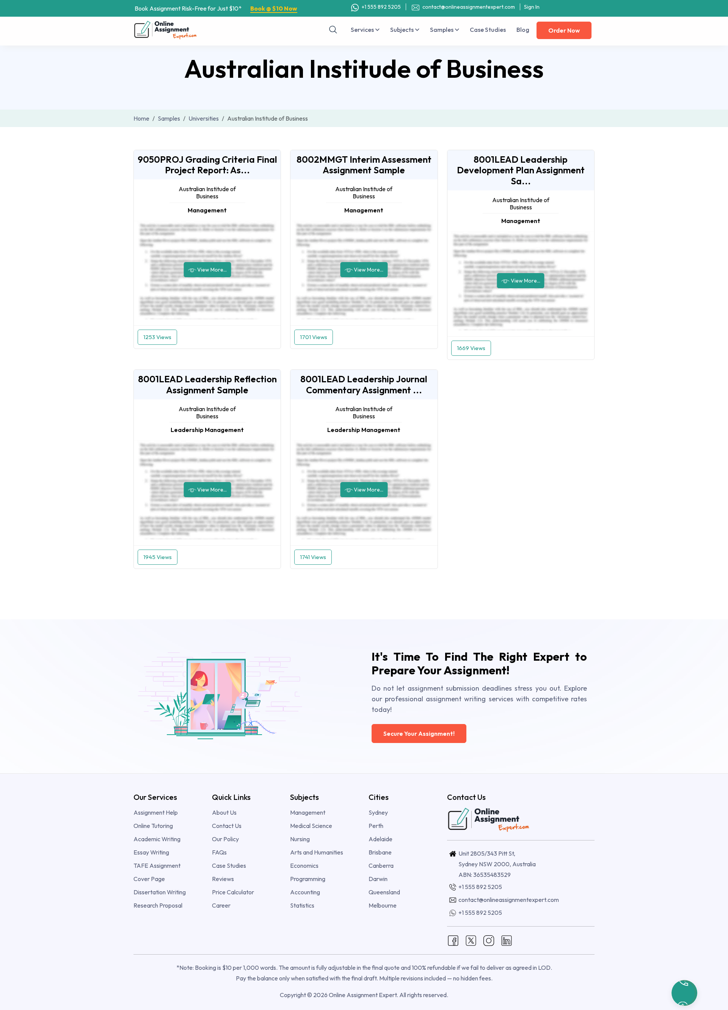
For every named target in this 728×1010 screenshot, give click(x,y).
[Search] (333, 29)
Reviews (223, 879)
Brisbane (380, 852)
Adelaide (380, 839)
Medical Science (311, 825)
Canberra (381, 865)
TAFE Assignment (156, 865)
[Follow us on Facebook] (453, 940)
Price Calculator (233, 892)
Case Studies (488, 29)
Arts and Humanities (316, 852)
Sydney (378, 812)
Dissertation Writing (159, 892)
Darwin (378, 879)
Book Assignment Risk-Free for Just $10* (216, 8)
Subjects (402, 29)
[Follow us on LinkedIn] (506, 940)
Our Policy (225, 839)
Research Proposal (157, 905)
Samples (442, 29)
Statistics (302, 905)
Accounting (305, 892)
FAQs (219, 852)
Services (363, 29)
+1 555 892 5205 (381, 6)
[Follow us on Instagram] (489, 940)
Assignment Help (155, 812)
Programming (307, 879)
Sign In (532, 6)
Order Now (564, 30)
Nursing (300, 839)
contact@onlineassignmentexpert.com (468, 6)
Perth (376, 825)
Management (307, 812)
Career (221, 905)
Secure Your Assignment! (419, 733)
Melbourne (383, 905)
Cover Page (149, 879)
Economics (304, 865)
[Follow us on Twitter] (471, 940)
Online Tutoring (153, 825)
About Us (224, 812)
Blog (522, 29)
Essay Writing (151, 852)
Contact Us (227, 825)
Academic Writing (156, 839)
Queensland (384, 892)
